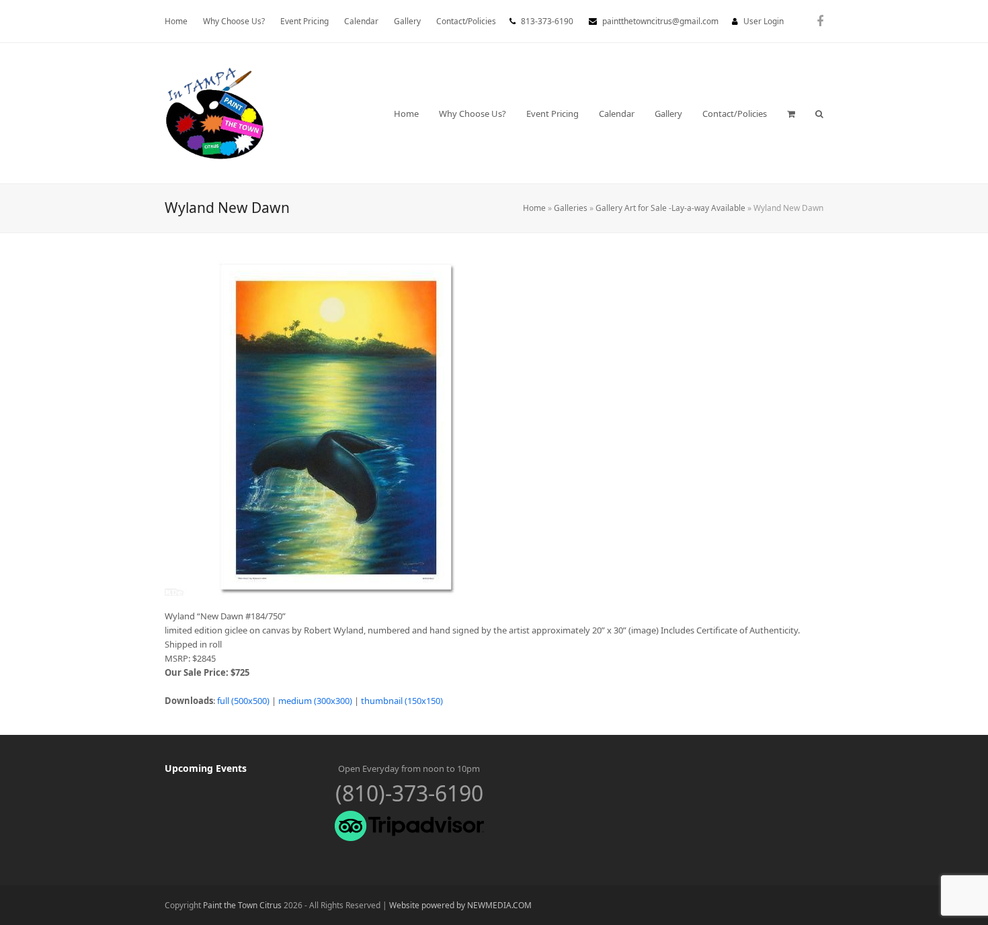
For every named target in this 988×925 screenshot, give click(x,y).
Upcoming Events (206, 768)
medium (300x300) (315, 701)
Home (534, 208)
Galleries (570, 208)
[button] (791, 113)
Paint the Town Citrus (242, 905)
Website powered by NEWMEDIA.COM (460, 905)
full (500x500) (243, 701)
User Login (763, 21)
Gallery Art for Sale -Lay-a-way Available (670, 208)
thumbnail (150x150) (402, 701)
